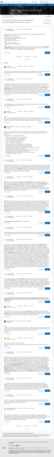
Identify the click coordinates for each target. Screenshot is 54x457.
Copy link (41, 74)
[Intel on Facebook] (9, 445)
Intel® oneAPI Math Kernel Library (7, 17)
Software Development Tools (24, 15)
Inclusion (46, 442)
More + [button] (24, 1)
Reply (47, 52)
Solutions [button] (19, 1)
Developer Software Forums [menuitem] (18, 4)
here (33, 433)
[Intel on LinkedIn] (14, 445)
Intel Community (5, 15)
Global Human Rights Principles (16, 452)
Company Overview (12, 442)
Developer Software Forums (13, 15)
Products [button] (7, 1)
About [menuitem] (11, 4)
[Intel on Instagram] (19, 445)
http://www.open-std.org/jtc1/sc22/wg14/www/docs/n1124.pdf (28, 312)
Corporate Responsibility (39, 442)
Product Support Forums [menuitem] (30, 4)
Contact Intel (19, 442)
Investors (29, 442)
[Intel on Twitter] (12, 445)
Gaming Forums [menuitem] (39, 4)
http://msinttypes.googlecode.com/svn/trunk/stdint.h (14, 343)
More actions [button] (46, 23)
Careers (32, 442)
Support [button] (13, 1)
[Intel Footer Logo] (3, 447)
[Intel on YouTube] (17, 445)
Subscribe (48, 20)
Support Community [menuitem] (4, 4)
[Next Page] (30, 59)
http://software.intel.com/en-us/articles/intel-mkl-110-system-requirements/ (25, 133)
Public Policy (11, 443)
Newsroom (24, 442)
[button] (49, 29)
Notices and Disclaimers (12, 451)
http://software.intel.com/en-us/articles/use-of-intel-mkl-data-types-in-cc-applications (20, 416)
